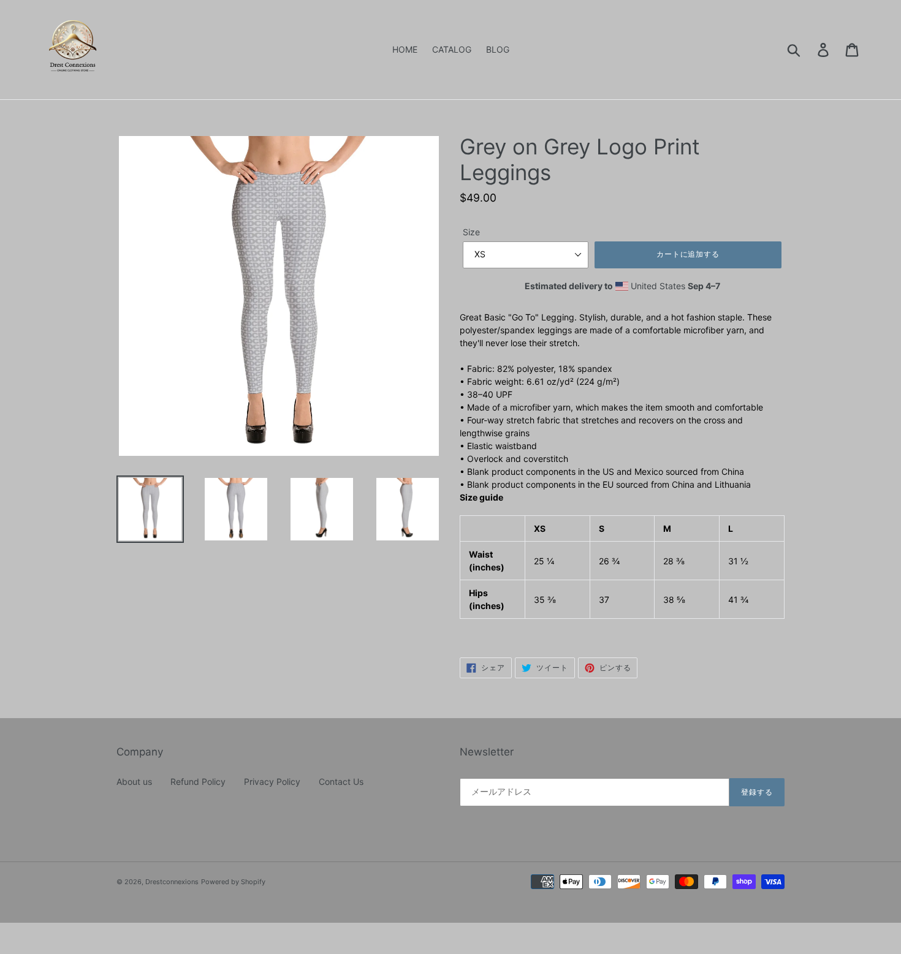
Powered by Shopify (233, 881)
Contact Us (341, 781)
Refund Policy (198, 781)
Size (471, 232)
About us (134, 781)
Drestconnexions (172, 881)
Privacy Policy (272, 781)
